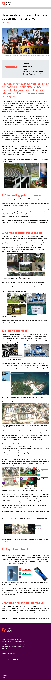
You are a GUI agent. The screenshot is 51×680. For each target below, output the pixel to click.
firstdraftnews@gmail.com (8, 653)
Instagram (5, 668)
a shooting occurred (14, 101)
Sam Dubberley (27, 66)
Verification (32, 74)
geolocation (26, 73)
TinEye (10, 203)
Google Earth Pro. (18, 343)
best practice (26, 71)
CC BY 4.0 (4, 643)
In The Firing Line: (35, 118)
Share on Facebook (6, 67)
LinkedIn (5, 675)
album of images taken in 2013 (34, 249)
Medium (5, 677)
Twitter (4, 671)
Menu (47, 3)
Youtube (5, 673)
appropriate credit (16, 644)
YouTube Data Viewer (23, 216)
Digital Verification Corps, (29, 135)
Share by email (15, 67)
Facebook (5, 666)
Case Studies (34, 71)
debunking (40, 71)
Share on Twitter (9, 67)
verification (26, 74)
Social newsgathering (35, 73)
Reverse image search (37, 199)
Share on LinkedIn (12, 67)
